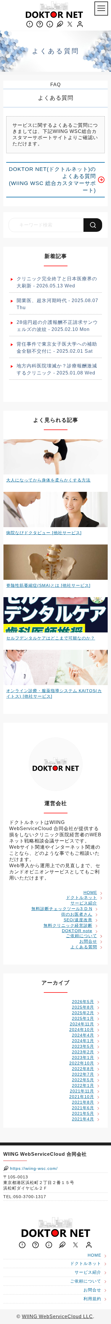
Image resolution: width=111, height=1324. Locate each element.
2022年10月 (81, 1063)
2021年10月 (81, 1096)
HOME (90, 892)
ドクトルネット (81, 897)
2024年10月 (81, 1029)
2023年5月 (83, 1046)
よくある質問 (83, 947)
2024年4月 (83, 1035)
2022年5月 (83, 1079)
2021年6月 (83, 1107)
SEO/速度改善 (78, 919)
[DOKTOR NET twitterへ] (69, 24)
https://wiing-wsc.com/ (33, 1168)
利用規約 (92, 1298)
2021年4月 (83, 1119)
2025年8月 (83, 1007)
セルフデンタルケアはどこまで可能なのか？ (50, 638)
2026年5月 (83, 1001)
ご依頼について (81, 935)
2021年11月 (82, 1091)
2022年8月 (83, 1068)
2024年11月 (82, 1024)
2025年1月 (83, 1018)
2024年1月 (83, 1040)
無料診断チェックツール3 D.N (61, 908)
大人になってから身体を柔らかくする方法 (48, 480)
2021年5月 (83, 1113)
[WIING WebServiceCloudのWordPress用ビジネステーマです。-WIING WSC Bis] (54, 9)
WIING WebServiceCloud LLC (57, 1316)
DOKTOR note (77, 930)
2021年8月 (83, 1102)
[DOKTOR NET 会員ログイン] (79, 24)
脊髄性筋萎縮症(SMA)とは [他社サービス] (48, 585)
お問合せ (88, 941)
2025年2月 (83, 1012)
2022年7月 (83, 1074)
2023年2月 (83, 1052)
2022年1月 (83, 1085)
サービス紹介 (83, 903)
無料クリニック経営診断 (68, 925)
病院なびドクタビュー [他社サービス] (44, 532)
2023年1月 (83, 1057)
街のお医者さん (76, 914)
